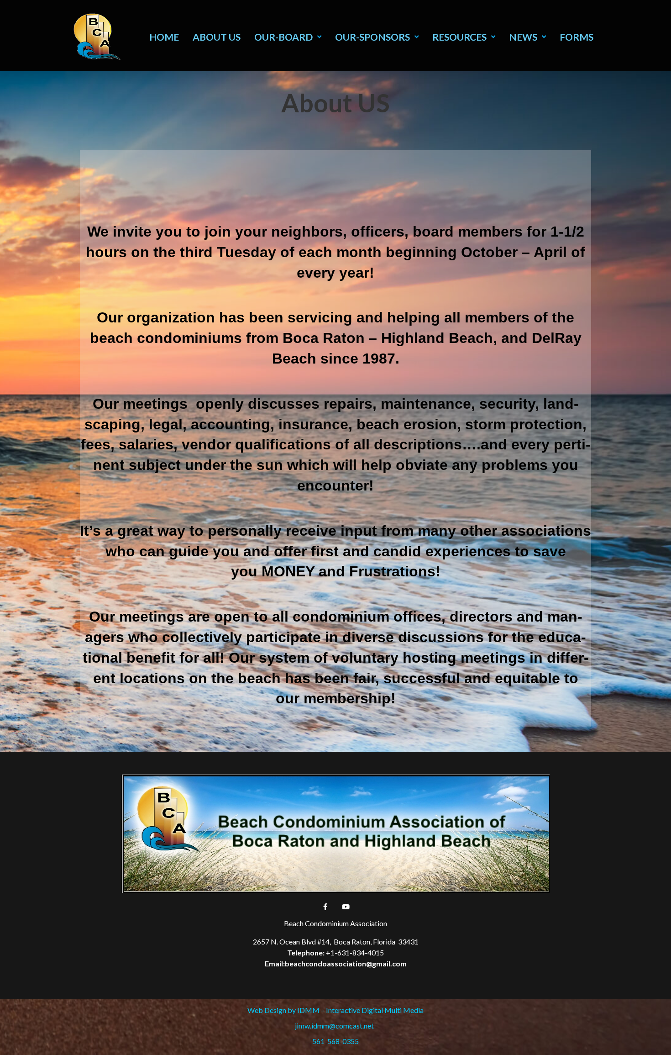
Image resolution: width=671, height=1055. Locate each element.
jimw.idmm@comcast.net (336, 1025)
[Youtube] (346, 906)
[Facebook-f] (325, 906)
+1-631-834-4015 (355, 952)
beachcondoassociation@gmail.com (346, 963)
